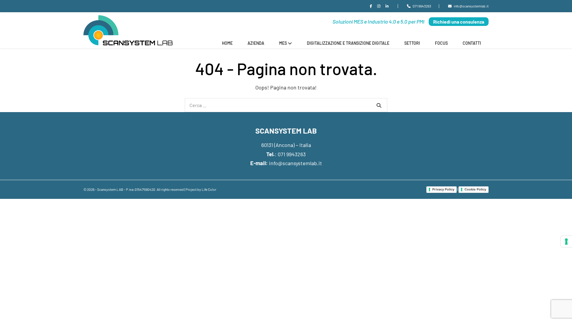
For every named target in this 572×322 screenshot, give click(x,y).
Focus (441, 43)
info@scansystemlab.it (295, 163)
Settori (412, 43)
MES (283, 43)
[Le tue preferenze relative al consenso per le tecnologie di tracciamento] (566, 241)
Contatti (472, 43)
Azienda (256, 43)
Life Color (209, 189)
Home (227, 43)
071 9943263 (292, 154)
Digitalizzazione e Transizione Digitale (348, 43)
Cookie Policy (475, 189)
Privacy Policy (443, 189)
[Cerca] (379, 105)
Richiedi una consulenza (458, 21)
